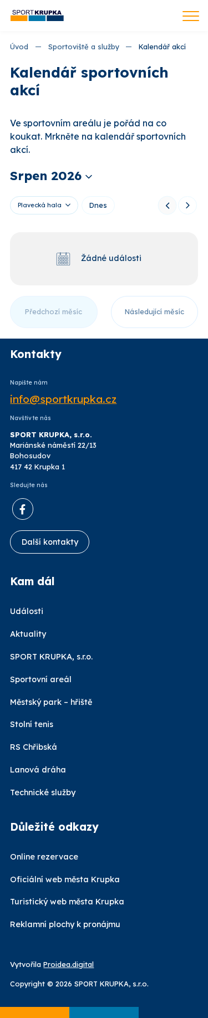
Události (26, 611)
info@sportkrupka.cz (63, 399)
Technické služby (42, 792)
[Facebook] (22, 508)
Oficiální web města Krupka (65, 879)
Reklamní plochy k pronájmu (65, 924)
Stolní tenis (31, 724)
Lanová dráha (38, 770)
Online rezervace (44, 857)
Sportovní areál (41, 679)
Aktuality (28, 634)
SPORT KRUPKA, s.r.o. (51, 657)
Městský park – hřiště (51, 702)
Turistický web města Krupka (67, 902)
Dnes (98, 205)
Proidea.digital (68, 964)
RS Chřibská (33, 747)
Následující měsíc (154, 311)
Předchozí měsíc (53, 311)
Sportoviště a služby (83, 46)
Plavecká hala (40, 205)
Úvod (19, 46)
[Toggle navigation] (190, 17)
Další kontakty (50, 542)
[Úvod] (37, 16)
